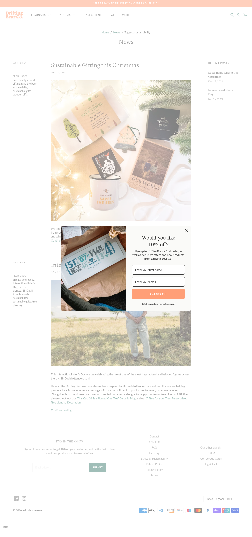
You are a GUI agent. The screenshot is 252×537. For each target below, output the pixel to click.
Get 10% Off (158, 294)
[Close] (186, 230)
